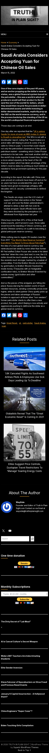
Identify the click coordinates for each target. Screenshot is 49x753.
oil (20, 323)
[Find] (32, 538)
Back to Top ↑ (24, 750)
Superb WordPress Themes (26, 747)
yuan (4, 326)
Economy (13, 42)
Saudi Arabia (40, 323)
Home (3, 42)
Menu (3, 34)
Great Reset (12, 323)
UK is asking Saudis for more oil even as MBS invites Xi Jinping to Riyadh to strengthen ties (23, 134)
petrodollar (28, 323)
